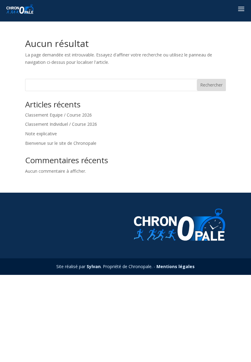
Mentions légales (175, 266)
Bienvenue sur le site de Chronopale (60, 143)
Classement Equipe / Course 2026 (58, 115)
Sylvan (94, 266)
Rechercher (211, 85)
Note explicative (41, 134)
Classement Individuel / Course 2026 (61, 124)
